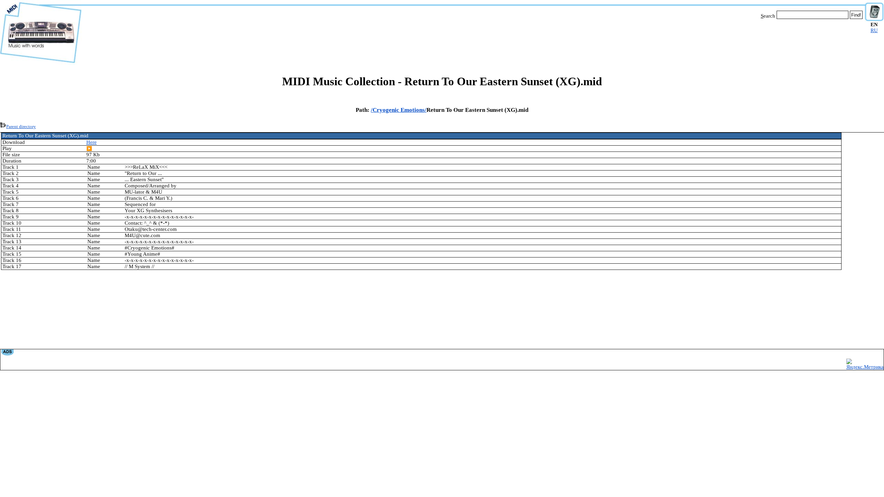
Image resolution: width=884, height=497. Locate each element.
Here (91, 142)
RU (874, 30)
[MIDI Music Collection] (40, 63)
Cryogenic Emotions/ (399, 110)
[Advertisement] (473, 40)
